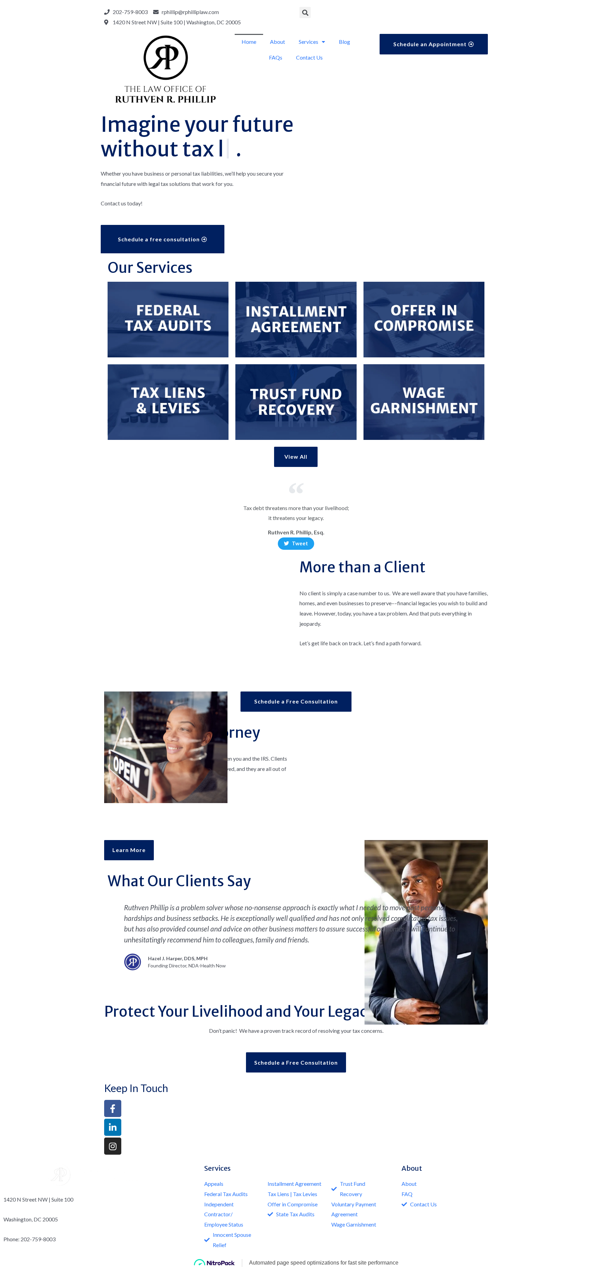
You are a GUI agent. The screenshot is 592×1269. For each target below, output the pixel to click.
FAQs (275, 57)
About (277, 41)
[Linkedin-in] (112, 1127)
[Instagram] (112, 1146)
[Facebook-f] (112, 1108)
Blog (344, 41)
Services (308, 41)
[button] (434, 44)
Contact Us (309, 57)
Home (249, 41)
